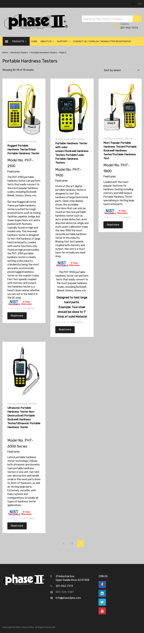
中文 (140, 4)
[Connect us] (102, 584)
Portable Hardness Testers (44, 52)
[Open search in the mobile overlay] (111, 18)
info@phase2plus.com (68, 597)
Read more (17, 315)
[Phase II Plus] (35, 29)
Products (18, 41)
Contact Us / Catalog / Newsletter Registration (102, 41)
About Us (46, 41)
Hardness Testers (19, 52)
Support (62, 41)
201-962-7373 (129, 27)
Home (34, 41)
